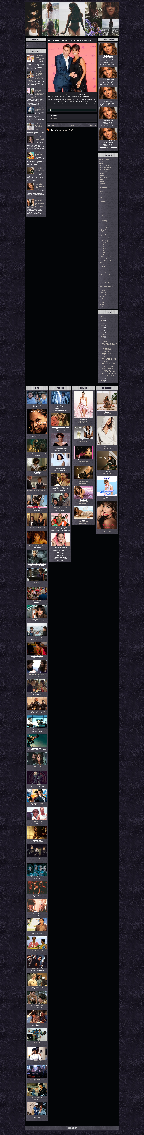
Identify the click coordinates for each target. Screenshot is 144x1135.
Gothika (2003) (37, 766)
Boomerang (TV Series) (105, 167)
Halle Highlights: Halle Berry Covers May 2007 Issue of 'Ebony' (39, 58)
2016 (102, 332)
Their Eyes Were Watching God (60, 427)
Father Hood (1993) (37, 1042)
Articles (101, 161)
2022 (102, 318)
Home (28, 44)
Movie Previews (103, 249)
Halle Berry (64, 109)
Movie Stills (102, 253)
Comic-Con (102, 183)
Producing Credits (104, 273)
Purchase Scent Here (83, 423)
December (105, 339)
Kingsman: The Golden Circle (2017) (37, 490)
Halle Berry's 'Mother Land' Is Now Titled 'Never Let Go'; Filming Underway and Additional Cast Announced (35, 76)
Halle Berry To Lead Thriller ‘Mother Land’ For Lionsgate (39, 185)
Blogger (75, 1127)
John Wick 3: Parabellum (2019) (37, 453)
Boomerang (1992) (37, 1060)
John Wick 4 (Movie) (104, 223)
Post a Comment (54, 118)
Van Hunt (101, 304)
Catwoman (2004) (37, 748)
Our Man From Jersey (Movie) (107, 267)
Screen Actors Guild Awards (106, 286)
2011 (102, 378)
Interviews (102, 217)
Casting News (103, 177)
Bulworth (101, 173)
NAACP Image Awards (105, 257)
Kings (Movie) (103, 227)
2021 (102, 321)
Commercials (102, 185)
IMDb (108, 64)
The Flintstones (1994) (37, 1005)
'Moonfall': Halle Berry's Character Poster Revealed (39, 109)
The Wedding (60, 467)
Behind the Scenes (104, 165)
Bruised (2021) (37, 435)
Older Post (93, 125)
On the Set (102, 265)
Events (101, 191)
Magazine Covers (104, 235)
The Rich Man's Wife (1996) (37, 932)
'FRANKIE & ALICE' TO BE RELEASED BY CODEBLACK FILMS (109, 370)
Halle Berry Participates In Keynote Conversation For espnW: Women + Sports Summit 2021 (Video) (35, 93)
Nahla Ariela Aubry (104, 259)
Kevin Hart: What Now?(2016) (37, 527)
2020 (102, 323)
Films (100, 197)
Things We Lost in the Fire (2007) (37, 674)
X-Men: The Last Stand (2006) (37, 711)
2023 (102, 316)
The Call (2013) (37, 582)
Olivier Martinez (71, 109)
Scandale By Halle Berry (105, 283)
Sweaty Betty (102, 292)
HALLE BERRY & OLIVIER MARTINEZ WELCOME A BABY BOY (109, 360)
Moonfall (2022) (37, 405)
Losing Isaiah (103, 231)
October (105, 341)
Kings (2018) (37, 472)
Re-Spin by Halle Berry (105, 275)
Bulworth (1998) (37, 895)
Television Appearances (105, 294)
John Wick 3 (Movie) (104, 221)
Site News (102, 290)
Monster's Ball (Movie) (105, 241)
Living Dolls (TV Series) (60, 527)
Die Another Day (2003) (37, 803)
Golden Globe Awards (105, 205)
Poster (101, 271)
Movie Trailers (103, 255)
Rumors (101, 281)
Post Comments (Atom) (65, 130)
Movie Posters (103, 245)
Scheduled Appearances (106, 285)
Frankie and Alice (104, 203)
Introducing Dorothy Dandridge (60, 447)
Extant (101, 193)
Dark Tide (102, 189)
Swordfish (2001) (37, 840)
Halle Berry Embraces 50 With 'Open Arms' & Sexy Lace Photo (39, 126)
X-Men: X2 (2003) (37, 785)
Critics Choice (103, 187)
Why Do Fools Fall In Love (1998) (37, 877)
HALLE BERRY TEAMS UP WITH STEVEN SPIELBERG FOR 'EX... (109, 365)
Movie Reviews (103, 251)
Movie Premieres (103, 247)
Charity (101, 179)
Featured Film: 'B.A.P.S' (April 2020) (39, 154)
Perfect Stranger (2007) (37, 693)
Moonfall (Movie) (103, 243)
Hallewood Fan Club (104, 211)
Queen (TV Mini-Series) (60, 507)
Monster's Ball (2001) (37, 821)
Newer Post (51, 125)
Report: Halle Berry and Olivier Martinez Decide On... (109, 355)
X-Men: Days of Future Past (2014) (37, 564)
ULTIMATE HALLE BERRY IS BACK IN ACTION (109, 374)
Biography (29, 46)
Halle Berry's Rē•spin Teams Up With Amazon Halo (39, 169)
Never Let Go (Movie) (105, 261)
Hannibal (101, 213)
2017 (102, 330)
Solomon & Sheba (60, 487)
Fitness (101, 199)
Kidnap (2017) (37, 509)
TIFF (100, 300)
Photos (101, 269)
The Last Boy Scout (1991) (37, 1079)
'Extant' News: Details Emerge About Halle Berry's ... (108, 350)
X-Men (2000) (37, 858)
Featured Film (103, 195)
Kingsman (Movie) (104, 229)
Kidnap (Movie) (103, 225)
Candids (101, 175)
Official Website (107, 413)
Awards (101, 163)
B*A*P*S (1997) (37, 913)
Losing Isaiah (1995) (37, 987)
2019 (102, 325)
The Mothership (103, 298)
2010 (102, 381)
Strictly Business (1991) (37, 1097)
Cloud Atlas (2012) (37, 619)
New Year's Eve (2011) (37, 656)
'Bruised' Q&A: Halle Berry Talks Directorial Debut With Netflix (39, 139)
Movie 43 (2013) (37, 601)
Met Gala (101, 239)
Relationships (103, 276)
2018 (102, 328)
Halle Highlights (103, 209)
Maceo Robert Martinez (105, 233)
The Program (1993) (37, 1024)
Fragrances (102, 201)
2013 (102, 337)
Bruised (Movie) (103, 171)
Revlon (101, 279)
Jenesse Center (103, 219)
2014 (102, 334)
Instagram (102, 215)
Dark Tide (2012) (37, 637)
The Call (101, 296)
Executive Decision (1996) (37, 968)
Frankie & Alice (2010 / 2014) (37, 545)
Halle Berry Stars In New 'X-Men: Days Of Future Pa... (109, 345)
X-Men (101, 306)
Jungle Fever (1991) (37, 1116)
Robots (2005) (37, 729)
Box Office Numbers (104, 169)
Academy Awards (104, 159)
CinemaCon (102, 181)
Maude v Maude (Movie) (105, 237)
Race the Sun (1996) (37, 950)
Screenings (102, 289)
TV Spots (101, 302)
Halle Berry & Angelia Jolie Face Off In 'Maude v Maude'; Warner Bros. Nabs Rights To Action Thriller (35, 203)
